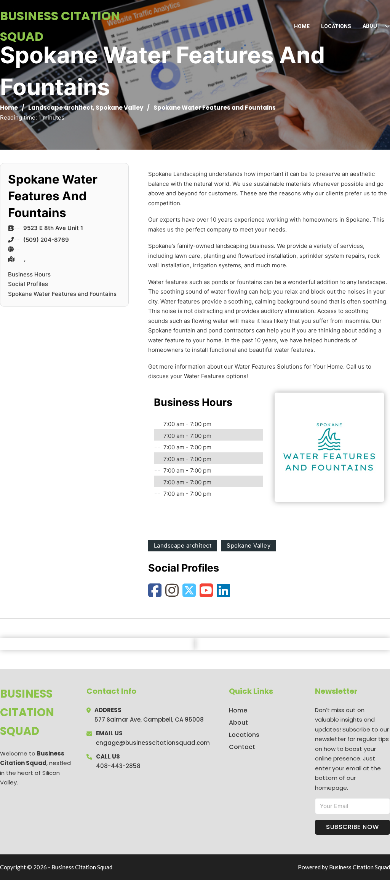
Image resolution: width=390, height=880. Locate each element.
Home (302, 26)
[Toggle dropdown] (387, 26)
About (238, 722)
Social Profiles (28, 283)
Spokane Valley (119, 108)
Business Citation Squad (60, 26)
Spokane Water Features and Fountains (62, 293)
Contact (242, 747)
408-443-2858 (118, 766)
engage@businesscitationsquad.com (153, 743)
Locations (336, 26)
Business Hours (29, 274)
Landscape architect (60, 108)
